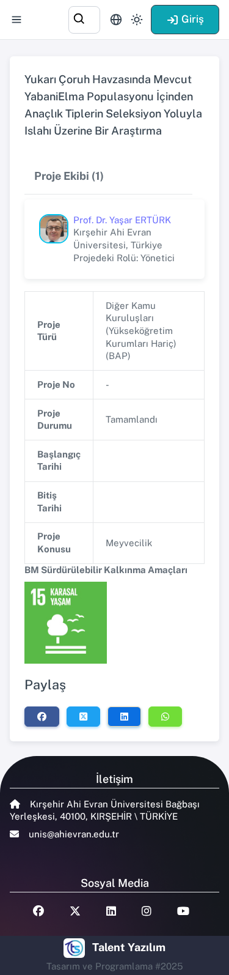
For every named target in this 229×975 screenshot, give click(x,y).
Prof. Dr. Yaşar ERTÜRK (122, 220)
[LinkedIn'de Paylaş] (124, 716)
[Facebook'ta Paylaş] (41, 716)
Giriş (192, 19)
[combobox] (84, 18)
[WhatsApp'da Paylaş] (165, 716)
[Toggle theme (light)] (137, 19)
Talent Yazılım (128, 947)
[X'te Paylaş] (83, 716)
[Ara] (84, 18)
